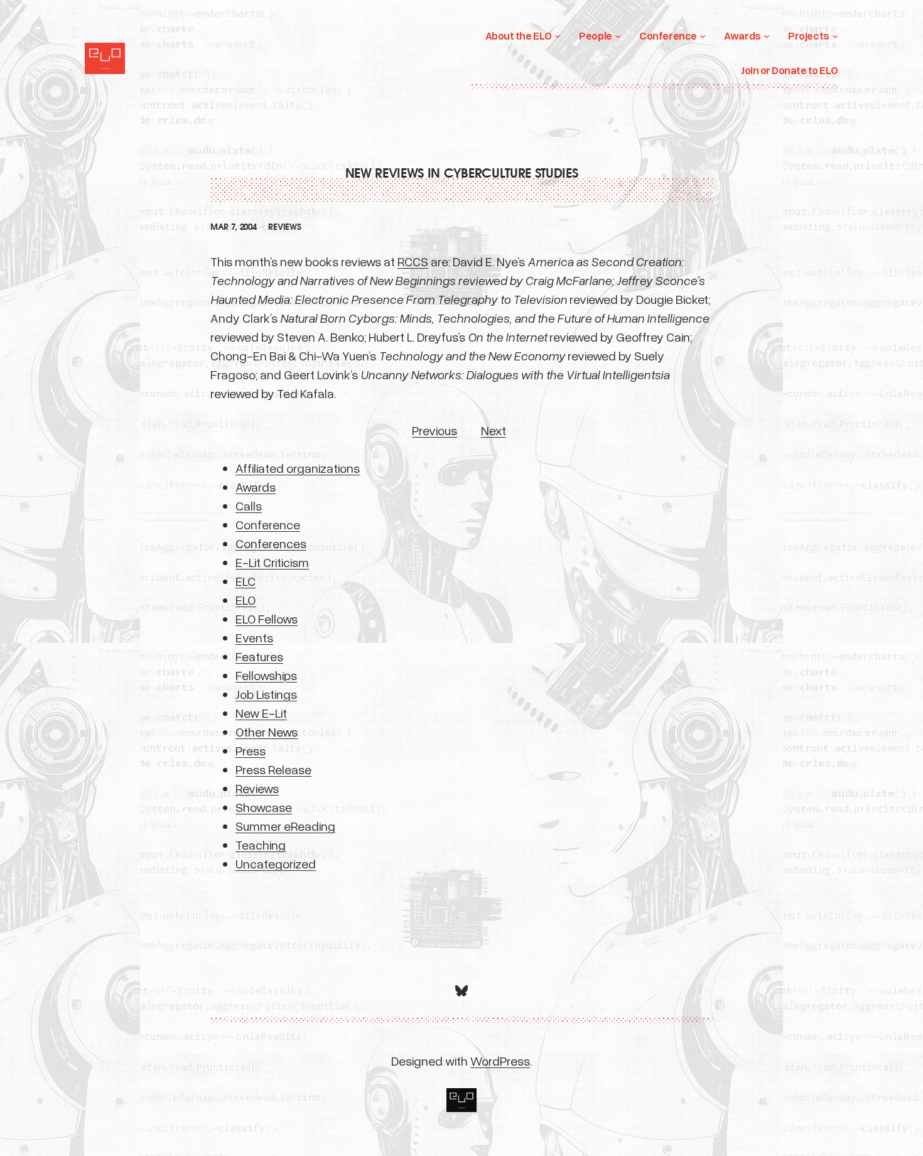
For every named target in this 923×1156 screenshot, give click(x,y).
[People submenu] (618, 36)
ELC (245, 580)
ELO (245, 599)
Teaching (260, 844)
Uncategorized (275, 863)
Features (259, 656)
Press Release (273, 769)
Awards (255, 486)
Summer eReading (285, 825)
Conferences (270, 543)
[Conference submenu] (702, 36)
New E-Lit (261, 712)
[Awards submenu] (767, 36)
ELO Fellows (266, 618)
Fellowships (266, 675)
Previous (434, 430)
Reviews (284, 227)
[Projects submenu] (835, 36)
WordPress (500, 1060)
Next (493, 430)
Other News (266, 731)
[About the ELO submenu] (557, 36)
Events (254, 637)
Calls (248, 505)
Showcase (263, 806)
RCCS (412, 261)
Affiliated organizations (297, 467)
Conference (267, 524)
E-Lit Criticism (272, 562)
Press (250, 750)
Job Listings (266, 693)
